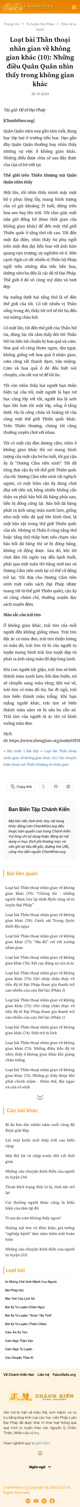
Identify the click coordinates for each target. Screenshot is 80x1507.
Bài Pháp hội (14, 1290)
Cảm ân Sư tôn (16, 1332)
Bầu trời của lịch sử (20, 1299)
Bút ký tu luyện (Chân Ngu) (25, 1307)
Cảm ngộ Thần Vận (19, 1341)
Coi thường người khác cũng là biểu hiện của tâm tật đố (40, 1205)
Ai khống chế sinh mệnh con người (31, 1282)
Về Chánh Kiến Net (18, 1374)
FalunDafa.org (64, 1374)
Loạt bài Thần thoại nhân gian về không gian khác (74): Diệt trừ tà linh (40, 1029)
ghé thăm (42, 1443)
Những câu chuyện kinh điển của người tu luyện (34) (40, 1174)
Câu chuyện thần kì (19, 1358)
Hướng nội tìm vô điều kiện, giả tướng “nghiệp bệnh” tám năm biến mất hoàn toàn (40, 1233)
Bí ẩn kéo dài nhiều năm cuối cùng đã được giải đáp (40, 1127)
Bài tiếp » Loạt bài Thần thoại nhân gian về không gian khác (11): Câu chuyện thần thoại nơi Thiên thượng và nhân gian (40, 758)
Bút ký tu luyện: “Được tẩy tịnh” (28, 1315)
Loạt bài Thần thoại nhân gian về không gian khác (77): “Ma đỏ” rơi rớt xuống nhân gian (40, 941)
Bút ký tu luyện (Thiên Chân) (26, 1324)
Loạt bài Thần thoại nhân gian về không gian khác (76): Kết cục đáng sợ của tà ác (40, 960)
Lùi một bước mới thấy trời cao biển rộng (40, 1142)
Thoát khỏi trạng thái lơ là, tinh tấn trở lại (40, 1189)
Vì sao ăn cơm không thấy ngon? (33, 1218)
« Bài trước (12, 751)
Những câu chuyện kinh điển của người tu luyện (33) (40, 1251)
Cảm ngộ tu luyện (18, 1349)
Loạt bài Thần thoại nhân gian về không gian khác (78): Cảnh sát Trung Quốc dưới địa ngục (40, 920)
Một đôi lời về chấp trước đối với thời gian (40, 1158)
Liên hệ (43, 1374)
